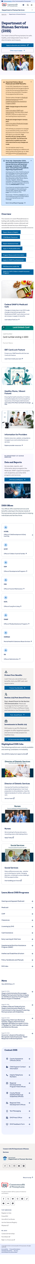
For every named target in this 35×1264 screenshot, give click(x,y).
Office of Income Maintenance (13, 589)
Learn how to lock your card (13, 359)
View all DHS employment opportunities (14, 754)
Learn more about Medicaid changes (17, 123)
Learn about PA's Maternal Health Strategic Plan (18, 403)
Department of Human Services (13, 10)
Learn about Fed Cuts (11, 319)
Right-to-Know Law (7, 1240)
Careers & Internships (8, 1233)
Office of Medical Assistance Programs (16, 624)
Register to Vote (6, 1213)
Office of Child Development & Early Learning (15, 535)
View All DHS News (7, 984)
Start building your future (13, 880)
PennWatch (5, 1237)
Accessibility (4, 1249)
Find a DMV (4, 1216)
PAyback (4, 1225)
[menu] (32, 5)
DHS (9, 153)
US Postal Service (21, 153)
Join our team (10, 798)
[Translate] (23, 4)
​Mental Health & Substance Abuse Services (17, 641)
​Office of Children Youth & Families (14, 553)
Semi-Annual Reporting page (15, 203)
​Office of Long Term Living (12, 606)
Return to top (27, 1177)
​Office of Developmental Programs (14, 571)
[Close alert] (31, 82)
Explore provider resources (13, 445)
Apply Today (9, 837)
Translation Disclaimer (6, 1250)
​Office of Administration (11, 659)
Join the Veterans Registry (9, 1222)
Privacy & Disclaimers (15, 1249)
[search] (28, 5)
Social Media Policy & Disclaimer (9, 1252)
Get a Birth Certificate (8, 1219)
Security (16, 1250)
